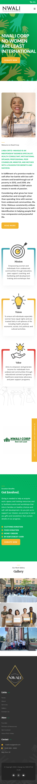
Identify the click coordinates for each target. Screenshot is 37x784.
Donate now (10, 60)
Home (3, 698)
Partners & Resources (9, 726)
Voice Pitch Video (7, 733)
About (3, 701)
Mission (19, 261)
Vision (18, 312)
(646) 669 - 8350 (11, 748)
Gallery (3, 708)
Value (18, 362)
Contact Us (5, 712)
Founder (4, 723)
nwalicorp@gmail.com (12, 745)
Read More (10, 226)
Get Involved (5, 730)
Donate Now (10, 542)
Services (4, 705)
